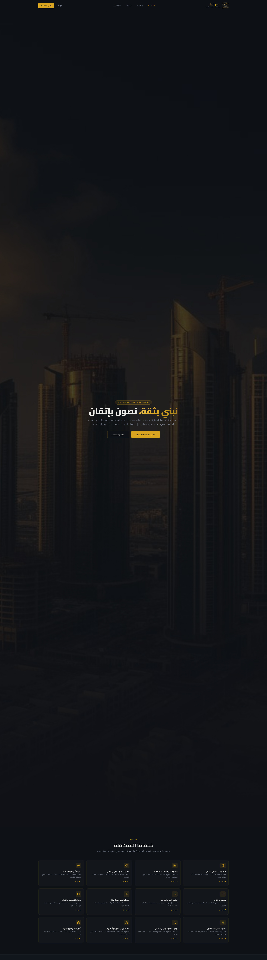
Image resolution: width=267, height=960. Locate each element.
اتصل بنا (117, 6)
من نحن (140, 6)
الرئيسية (151, 6)
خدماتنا (129, 6)
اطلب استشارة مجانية (145, 434)
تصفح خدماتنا (118, 434)
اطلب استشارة (46, 5)
